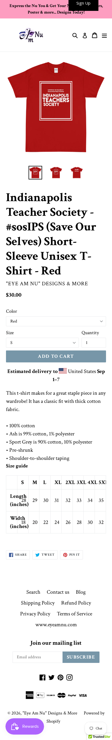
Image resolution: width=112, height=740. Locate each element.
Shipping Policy (38, 602)
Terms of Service (74, 613)
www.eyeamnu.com (56, 624)
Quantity (90, 333)
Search (33, 592)
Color (11, 311)
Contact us (58, 592)
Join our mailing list (56, 643)
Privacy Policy (35, 613)
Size (10, 333)
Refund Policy (76, 602)
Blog (81, 592)
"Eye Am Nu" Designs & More (50, 713)
